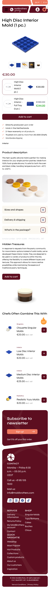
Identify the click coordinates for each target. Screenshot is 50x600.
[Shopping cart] (44, 9)
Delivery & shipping (14, 219)
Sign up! (20, 431)
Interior (5, 143)
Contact (11, 531)
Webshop (12, 541)
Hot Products (13, 549)
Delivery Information (13, 515)
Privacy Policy (33, 584)
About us (11, 561)
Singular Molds (32, 514)
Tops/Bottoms (32, 518)
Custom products (15, 557)
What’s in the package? (17, 229)
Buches (28, 526)
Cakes (28, 522)
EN (36, 2)
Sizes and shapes (13, 209)
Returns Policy (14, 521)
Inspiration (12, 569)
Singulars (20, 324)
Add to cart (25, 116)
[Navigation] (7, 9)
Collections (12, 553)
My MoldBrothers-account (16, 526)
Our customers (14, 565)
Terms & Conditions (19, 584)
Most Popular (13, 545)
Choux (28, 530)
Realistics (20, 396)
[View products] (44, 330)
